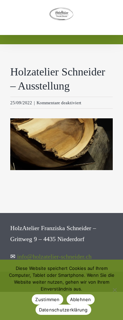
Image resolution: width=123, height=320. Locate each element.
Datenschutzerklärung (63, 309)
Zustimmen (47, 299)
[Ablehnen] (114, 289)
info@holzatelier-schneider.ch (54, 256)
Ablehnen (80, 299)
